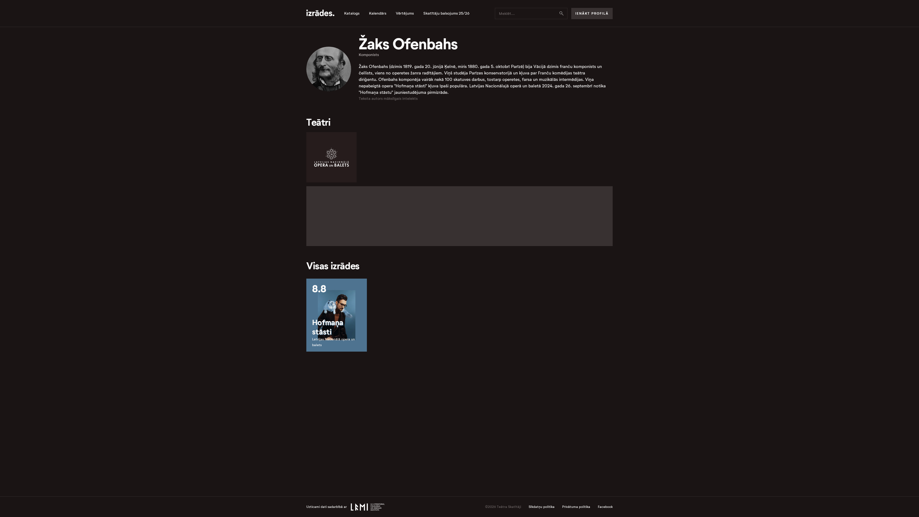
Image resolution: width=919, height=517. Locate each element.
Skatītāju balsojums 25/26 (446, 13)
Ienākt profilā (592, 13)
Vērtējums (405, 13)
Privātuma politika (576, 507)
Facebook (605, 507)
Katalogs (351, 13)
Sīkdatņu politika (542, 507)
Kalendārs (377, 13)
